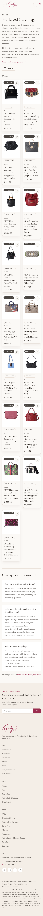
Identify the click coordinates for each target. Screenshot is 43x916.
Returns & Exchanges (10, 822)
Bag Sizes (5, 846)
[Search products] (35, 4)
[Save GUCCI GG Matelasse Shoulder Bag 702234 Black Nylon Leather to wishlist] (17, 137)
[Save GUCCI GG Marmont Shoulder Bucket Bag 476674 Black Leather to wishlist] (17, 245)
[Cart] (40, 4)
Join (37, 711)
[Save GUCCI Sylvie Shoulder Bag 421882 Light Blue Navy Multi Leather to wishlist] (17, 352)
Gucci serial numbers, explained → (14, 62)
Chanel (4, 762)
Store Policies (7, 826)
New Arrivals (6, 754)
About (4, 786)
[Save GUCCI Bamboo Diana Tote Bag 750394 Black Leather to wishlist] (17, 191)
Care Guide (6, 842)
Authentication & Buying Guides (13, 838)
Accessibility (6, 834)
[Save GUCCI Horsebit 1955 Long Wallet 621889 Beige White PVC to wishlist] (37, 245)
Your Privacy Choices (10, 887)
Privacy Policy (7, 884)
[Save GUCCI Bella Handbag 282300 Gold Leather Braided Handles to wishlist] (37, 298)
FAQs (4, 814)
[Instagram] (9, 870)
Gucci (4, 766)
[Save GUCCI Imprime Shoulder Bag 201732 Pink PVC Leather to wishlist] (17, 406)
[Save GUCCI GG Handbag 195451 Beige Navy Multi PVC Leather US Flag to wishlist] (17, 298)
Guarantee (6, 794)
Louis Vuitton (6, 758)
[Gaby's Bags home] (12, 4)
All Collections (7, 774)
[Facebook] (4, 870)
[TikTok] (20, 870)
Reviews (5, 790)
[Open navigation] (4, 4)
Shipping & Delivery (9, 818)
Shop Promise (7, 802)
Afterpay (5, 830)
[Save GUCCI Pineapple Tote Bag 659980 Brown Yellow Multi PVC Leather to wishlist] (17, 460)
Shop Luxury (6, 750)
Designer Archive (8, 770)
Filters (10, 68)
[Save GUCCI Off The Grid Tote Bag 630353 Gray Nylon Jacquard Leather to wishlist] (37, 137)
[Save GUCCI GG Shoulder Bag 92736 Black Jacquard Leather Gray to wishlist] (37, 352)
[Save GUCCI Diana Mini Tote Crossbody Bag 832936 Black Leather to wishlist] (17, 83)
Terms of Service (20, 884)
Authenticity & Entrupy (10, 798)
